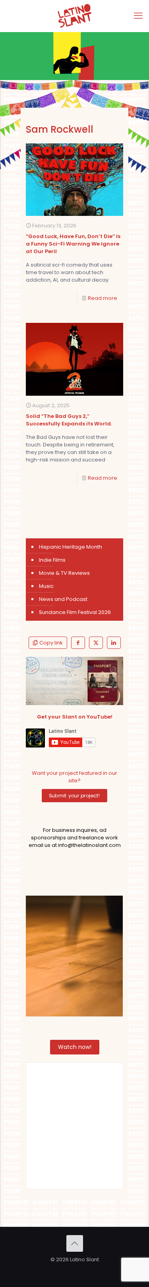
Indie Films (52, 560)
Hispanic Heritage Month (70, 547)
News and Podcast (63, 599)
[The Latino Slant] (74, 16)
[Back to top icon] (74, 1243)
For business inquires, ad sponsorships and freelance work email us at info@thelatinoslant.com (75, 837)
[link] (74, 681)
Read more (102, 298)
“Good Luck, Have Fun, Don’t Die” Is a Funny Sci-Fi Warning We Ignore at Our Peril (73, 244)
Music (46, 586)
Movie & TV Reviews (64, 573)
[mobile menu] (138, 16)
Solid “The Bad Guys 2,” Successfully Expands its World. (69, 419)
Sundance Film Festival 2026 (75, 612)
